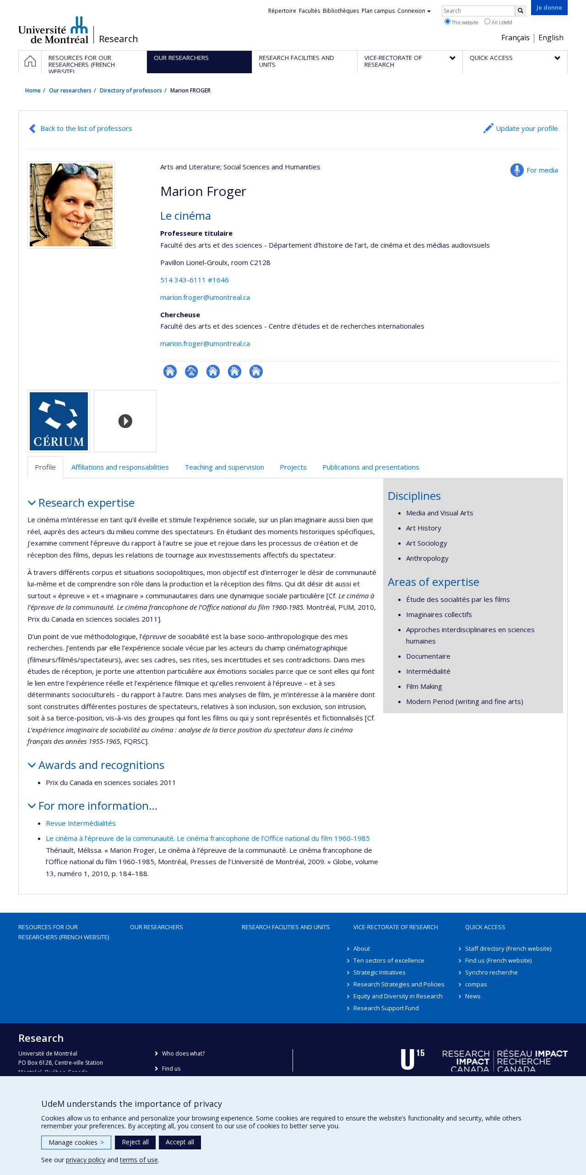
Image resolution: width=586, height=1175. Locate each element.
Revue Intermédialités (81, 823)
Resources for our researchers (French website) (63, 932)
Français (515, 37)
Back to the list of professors (86, 128)
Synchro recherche (491, 972)
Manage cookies (76, 1142)
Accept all (180, 1141)
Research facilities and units (286, 927)
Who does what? (183, 1053)
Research (118, 38)
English (551, 37)
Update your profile (527, 128)
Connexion (411, 11)
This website (464, 22)
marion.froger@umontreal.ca (205, 297)
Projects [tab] (293, 466)
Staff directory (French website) (508, 948)
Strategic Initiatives (379, 972)
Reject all (135, 1141)
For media (542, 169)
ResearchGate (170, 371)
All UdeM (501, 22)
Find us (171, 1068)
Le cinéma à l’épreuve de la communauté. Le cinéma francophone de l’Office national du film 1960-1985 (208, 838)
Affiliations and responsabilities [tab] (120, 466)
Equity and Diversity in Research (398, 996)
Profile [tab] (45, 466)
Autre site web (235, 371)
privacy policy (85, 1159)
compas (476, 984)
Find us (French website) (498, 960)
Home (33, 90)
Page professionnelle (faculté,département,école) (191, 371)
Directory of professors (131, 90)
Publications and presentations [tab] (370, 466)
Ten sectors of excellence (388, 960)
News (473, 996)
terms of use (139, 1159)
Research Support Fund (386, 1008)
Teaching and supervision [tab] (224, 466)
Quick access (485, 927)
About (361, 948)
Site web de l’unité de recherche (213, 371)
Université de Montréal (53, 29)
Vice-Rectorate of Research (395, 927)
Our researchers (70, 90)
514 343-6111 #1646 (194, 279)
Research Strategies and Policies (399, 984)
